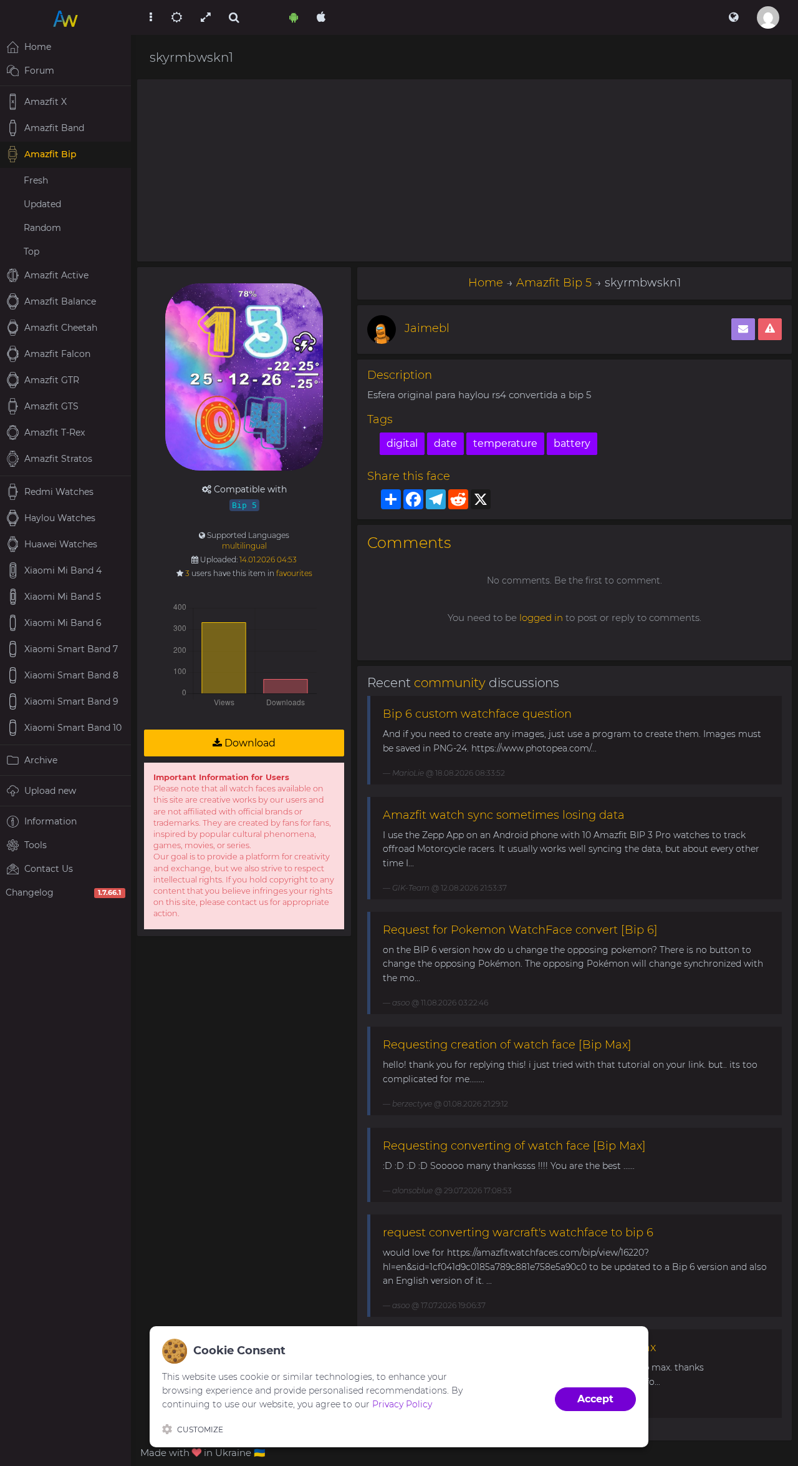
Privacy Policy (402, 1404)
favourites (294, 573)
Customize (200, 1429)
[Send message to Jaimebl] (743, 329)
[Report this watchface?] (770, 329)
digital (402, 443)
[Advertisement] (464, 170)
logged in (541, 617)
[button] (733, 17)
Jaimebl (427, 328)
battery (572, 443)
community (450, 682)
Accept (595, 1399)
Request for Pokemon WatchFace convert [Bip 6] (520, 930)
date (445, 443)
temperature (505, 443)
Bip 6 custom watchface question (477, 714)
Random (42, 227)
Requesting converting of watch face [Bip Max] (514, 1146)
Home (485, 283)
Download (249, 743)
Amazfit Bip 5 (554, 283)
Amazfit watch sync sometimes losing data (504, 815)
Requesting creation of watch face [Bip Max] (507, 1045)
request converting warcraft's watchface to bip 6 (518, 1232)
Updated (42, 204)
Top (31, 251)
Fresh (36, 180)
